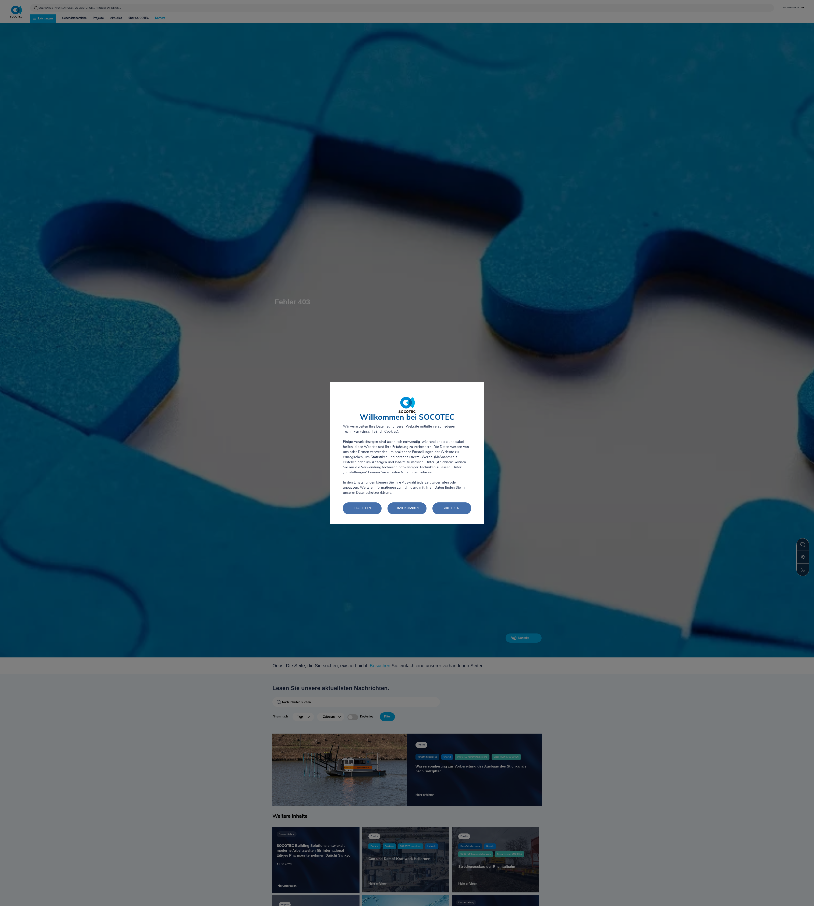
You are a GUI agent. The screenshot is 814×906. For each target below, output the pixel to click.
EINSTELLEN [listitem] (362, 508)
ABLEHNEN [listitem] (451, 508)
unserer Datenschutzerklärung (367, 492)
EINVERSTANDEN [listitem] (407, 508)
